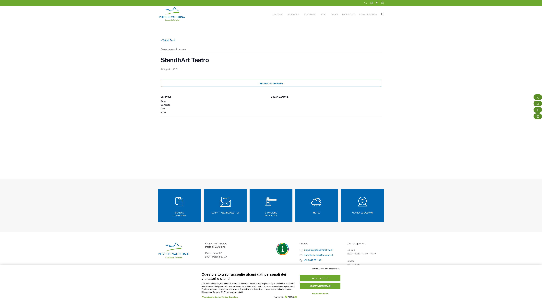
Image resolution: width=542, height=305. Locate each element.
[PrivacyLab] (290, 297)
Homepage (277, 14)
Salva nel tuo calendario (271, 83)
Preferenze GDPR (320, 293)
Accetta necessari (320, 286)
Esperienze (348, 14)
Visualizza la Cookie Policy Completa (220, 297)
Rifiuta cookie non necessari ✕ (326, 269)
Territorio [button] (310, 14)
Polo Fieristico (368, 14)
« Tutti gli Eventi (168, 40)
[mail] (538, 103)
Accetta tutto (320, 278)
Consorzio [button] (294, 14)
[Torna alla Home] (172, 14)
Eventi (334, 14)
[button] (382, 14)
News (323, 14)
